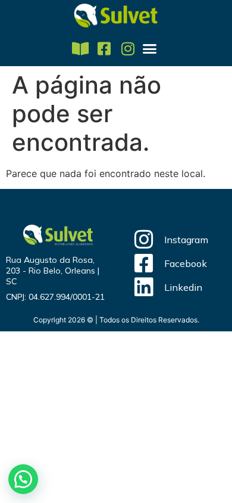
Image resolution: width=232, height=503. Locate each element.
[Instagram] (128, 48)
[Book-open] (80, 48)
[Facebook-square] (104, 48)
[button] (150, 49)
